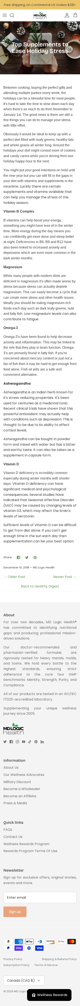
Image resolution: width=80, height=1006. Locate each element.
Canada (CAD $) (21, 980)
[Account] (66, 15)
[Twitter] (5, 741)
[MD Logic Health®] (40, 15)
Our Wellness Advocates (23, 774)
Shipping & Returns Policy (59, 959)
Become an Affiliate (19, 796)
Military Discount (17, 781)
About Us (11, 767)
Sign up (15, 911)
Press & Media (15, 803)
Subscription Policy (16, 965)
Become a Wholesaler (21, 788)
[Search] (14, 15)
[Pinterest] (36, 741)
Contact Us (12, 836)
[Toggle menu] (4, 15)
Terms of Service (46, 965)
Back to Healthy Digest (40, 586)
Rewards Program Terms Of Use (30, 850)
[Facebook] (11, 741)
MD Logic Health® (25, 991)
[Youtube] (23, 741)
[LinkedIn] (42, 741)
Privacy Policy (12, 959)
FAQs (7, 829)
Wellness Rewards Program (26, 844)
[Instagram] (17, 741)
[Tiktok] (29, 741)
